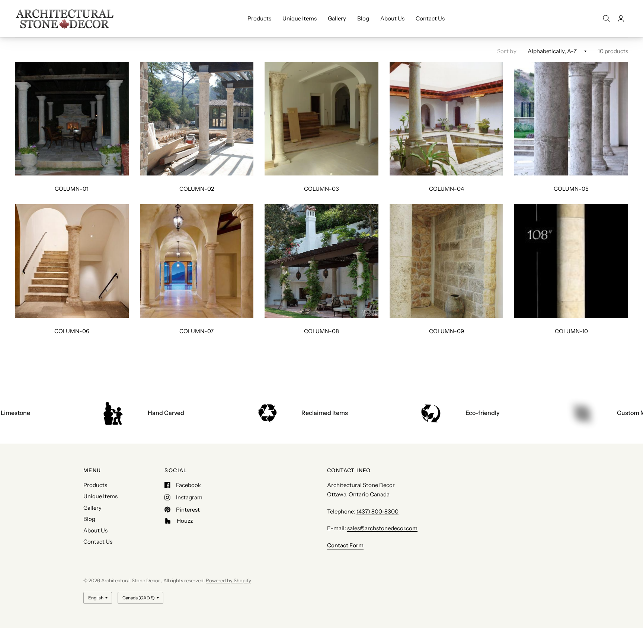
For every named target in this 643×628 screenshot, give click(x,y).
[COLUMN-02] (197, 118)
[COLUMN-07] (197, 261)
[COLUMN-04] (446, 118)
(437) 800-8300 (377, 511)
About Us (392, 18)
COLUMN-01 (72, 188)
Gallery (337, 18)
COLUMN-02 (196, 188)
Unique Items (299, 18)
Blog (363, 18)
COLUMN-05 (571, 188)
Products (259, 18)
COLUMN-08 (321, 331)
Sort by (506, 51)
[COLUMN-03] (321, 118)
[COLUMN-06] (72, 261)
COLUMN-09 (446, 331)
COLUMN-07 (196, 331)
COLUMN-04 (446, 188)
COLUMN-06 (71, 331)
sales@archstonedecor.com (382, 528)
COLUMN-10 (571, 331)
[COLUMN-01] (72, 118)
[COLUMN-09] (446, 261)
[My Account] (621, 18)
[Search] (606, 18)
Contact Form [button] (345, 545)
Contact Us (430, 18)
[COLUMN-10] (571, 261)
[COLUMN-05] (571, 118)
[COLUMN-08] (321, 261)
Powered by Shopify (228, 580)
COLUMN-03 (321, 188)
